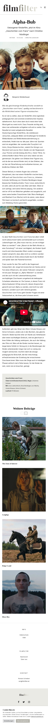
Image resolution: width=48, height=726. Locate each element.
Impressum (24, 657)
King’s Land (6, 566)
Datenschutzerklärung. (37, 716)
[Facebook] (18, 702)
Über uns (24, 659)
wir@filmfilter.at (24, 681)
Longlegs (5, 515)
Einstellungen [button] (8, 721)
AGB (24, 637)
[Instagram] (29, 702)
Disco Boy (6, 617)
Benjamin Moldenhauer (21, 97)
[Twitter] (23, 702)
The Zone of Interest (9, 464)
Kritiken (12, 37)
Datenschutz (24, 635)
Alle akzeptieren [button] (22, 721)
